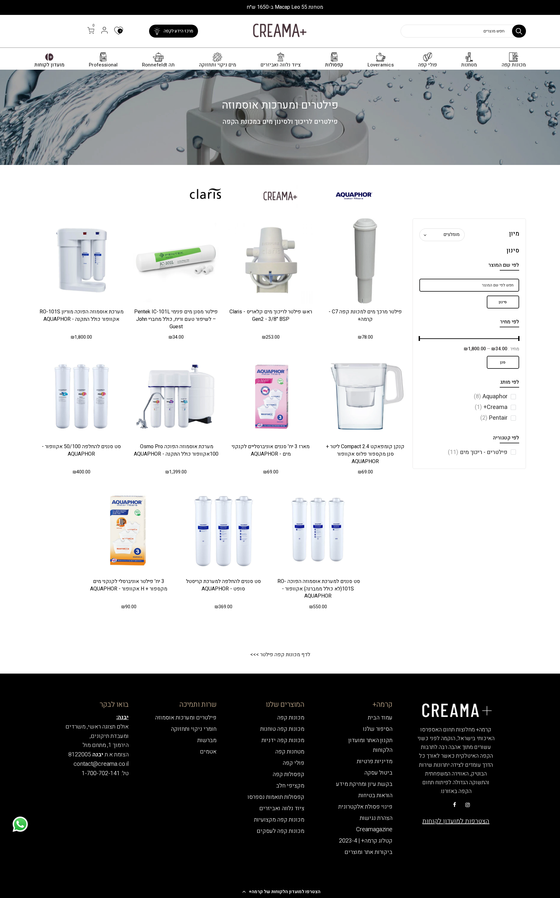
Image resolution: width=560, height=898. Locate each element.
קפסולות (334, 65)
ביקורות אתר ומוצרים (368, 852)
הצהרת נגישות (376, 818)
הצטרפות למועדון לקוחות (455, 821)
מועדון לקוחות (49, 65)
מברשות (206, 740)
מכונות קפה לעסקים (280, 831)
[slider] (519, 339)
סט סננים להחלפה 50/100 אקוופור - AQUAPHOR (81, 450)
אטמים (208, 751)
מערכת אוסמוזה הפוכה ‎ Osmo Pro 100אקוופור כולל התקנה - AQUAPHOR (176, 450)
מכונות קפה (514, 65)
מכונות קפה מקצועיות (279, 819)
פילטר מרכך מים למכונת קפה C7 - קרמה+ (365, 315)
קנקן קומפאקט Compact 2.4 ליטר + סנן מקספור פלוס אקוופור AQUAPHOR (365, 454)
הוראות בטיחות (375, 795)
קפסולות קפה (288, 774)
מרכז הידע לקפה (178, 31)
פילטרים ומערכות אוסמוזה (185, 717)
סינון (503, 302)
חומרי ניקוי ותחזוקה (193, 729)
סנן (503, 362)
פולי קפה (427, 65)
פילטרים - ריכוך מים (478, 452)
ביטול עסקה (378, 772)
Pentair (494, 418)
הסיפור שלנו (377, 729)
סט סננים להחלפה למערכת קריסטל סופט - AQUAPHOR (223, 585)
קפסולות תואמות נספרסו (276, 797)
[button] (280, 891)
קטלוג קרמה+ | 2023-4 (365, 840)
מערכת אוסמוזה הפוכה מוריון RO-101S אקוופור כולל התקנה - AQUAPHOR (81, 315)
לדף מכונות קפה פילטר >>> (280, 655)
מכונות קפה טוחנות (282, 729)
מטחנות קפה (289, 751)
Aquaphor (491, 396)
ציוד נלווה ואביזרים (281, 65)
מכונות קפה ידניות (283, 740)
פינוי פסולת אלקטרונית (365, 806)
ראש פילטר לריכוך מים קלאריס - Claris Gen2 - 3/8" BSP (270, 315)
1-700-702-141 (101, 773)
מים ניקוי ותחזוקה (217, 65)
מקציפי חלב (290, 785)
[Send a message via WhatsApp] (20, 824)
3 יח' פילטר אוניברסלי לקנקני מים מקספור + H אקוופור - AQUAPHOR (128, 585)
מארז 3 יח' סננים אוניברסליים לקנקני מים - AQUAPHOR (270, 450)
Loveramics (381, 65)
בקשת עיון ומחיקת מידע (364, 784)
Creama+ (491, 407)
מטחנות (469, 65)
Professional (103, 65)
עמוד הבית (380, 717)
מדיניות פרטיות (374, 761)
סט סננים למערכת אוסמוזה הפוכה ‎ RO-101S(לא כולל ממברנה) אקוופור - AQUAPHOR (318, 588)
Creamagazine (374, 829)
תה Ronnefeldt (158, 65)
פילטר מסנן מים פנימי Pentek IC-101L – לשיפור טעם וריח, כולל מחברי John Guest (176, 319)
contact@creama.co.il (101, 764)
